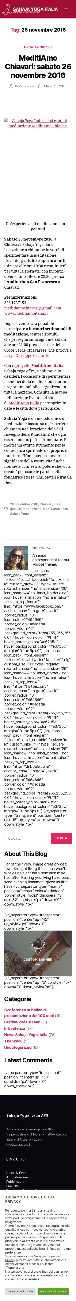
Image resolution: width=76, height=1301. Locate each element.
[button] (66, 8)
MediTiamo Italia (55, 509)
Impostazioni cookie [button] (20, 1291)
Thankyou (13, 1041)
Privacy (10, 1260)
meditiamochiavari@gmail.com (32, 308)
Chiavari (46, 504)
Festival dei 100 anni (22, 1022)
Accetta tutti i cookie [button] (53, 1291)
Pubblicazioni (16, 1181)
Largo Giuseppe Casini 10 (26, 355)
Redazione (26, 86)
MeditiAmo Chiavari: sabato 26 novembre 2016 (38, 66)
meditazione (32, 509)
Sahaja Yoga (19, 514)
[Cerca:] (26, 839)
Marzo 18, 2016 (55, 86)
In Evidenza (14, 1028)
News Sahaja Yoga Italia (26, 1034)
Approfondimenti (19, 1177)
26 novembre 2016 (24, 504)
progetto (39, 365)
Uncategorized (38, 47)
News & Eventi (17, 1172)
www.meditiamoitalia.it (26, 313)
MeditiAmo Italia (24, 403)
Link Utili (13, 1186)
